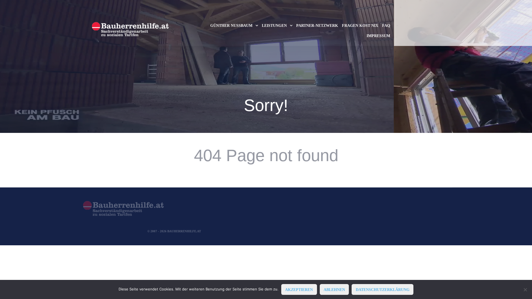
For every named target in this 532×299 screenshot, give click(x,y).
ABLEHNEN (334, 289)
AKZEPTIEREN (299, 289)
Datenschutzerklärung (383, 289)
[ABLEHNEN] (525, 289)
